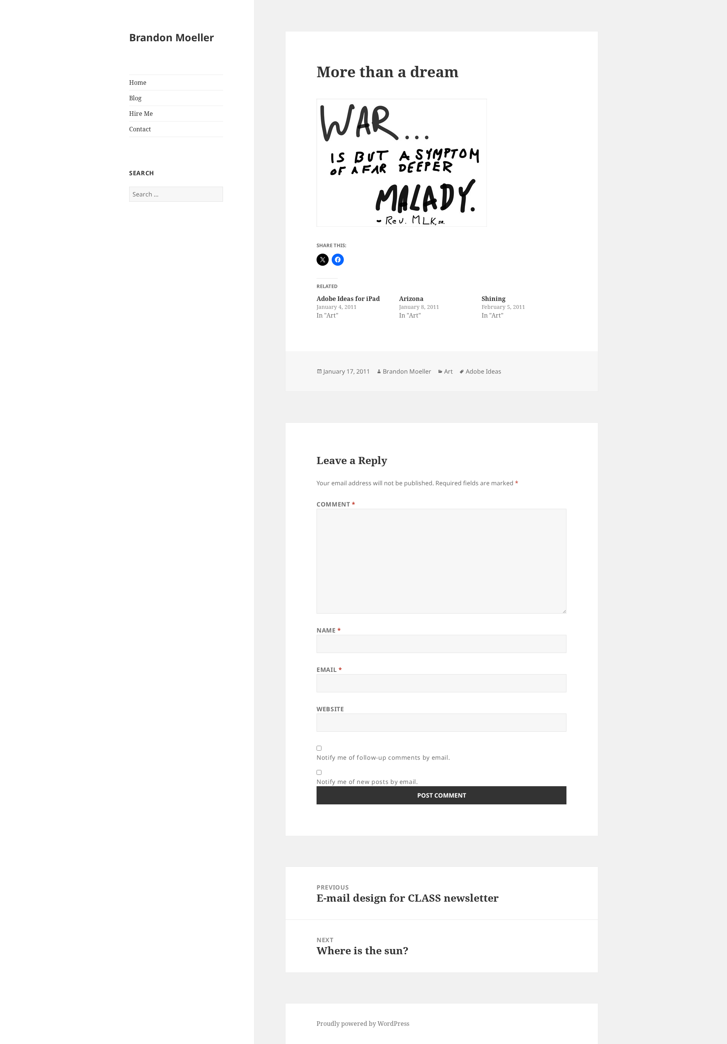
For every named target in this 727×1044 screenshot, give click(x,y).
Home (138, 82)
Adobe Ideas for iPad (348, 299)
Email (329, 669)
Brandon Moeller (171, 37)
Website (330, 709)
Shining (493, 299)
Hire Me (141, 113)
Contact (140, 129)
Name (329, 630)
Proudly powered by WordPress (363, 1023)
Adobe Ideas (483, 371)
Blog (135, 98)
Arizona (411, 299)
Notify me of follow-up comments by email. (383, 757)
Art (448, 371)
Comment (336, 504)
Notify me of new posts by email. (367, 782)
